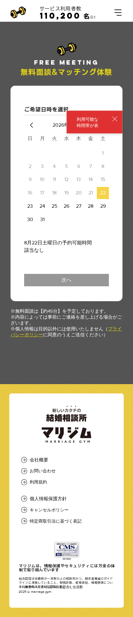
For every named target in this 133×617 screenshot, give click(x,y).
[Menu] (118, 12)
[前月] (31, 125)
